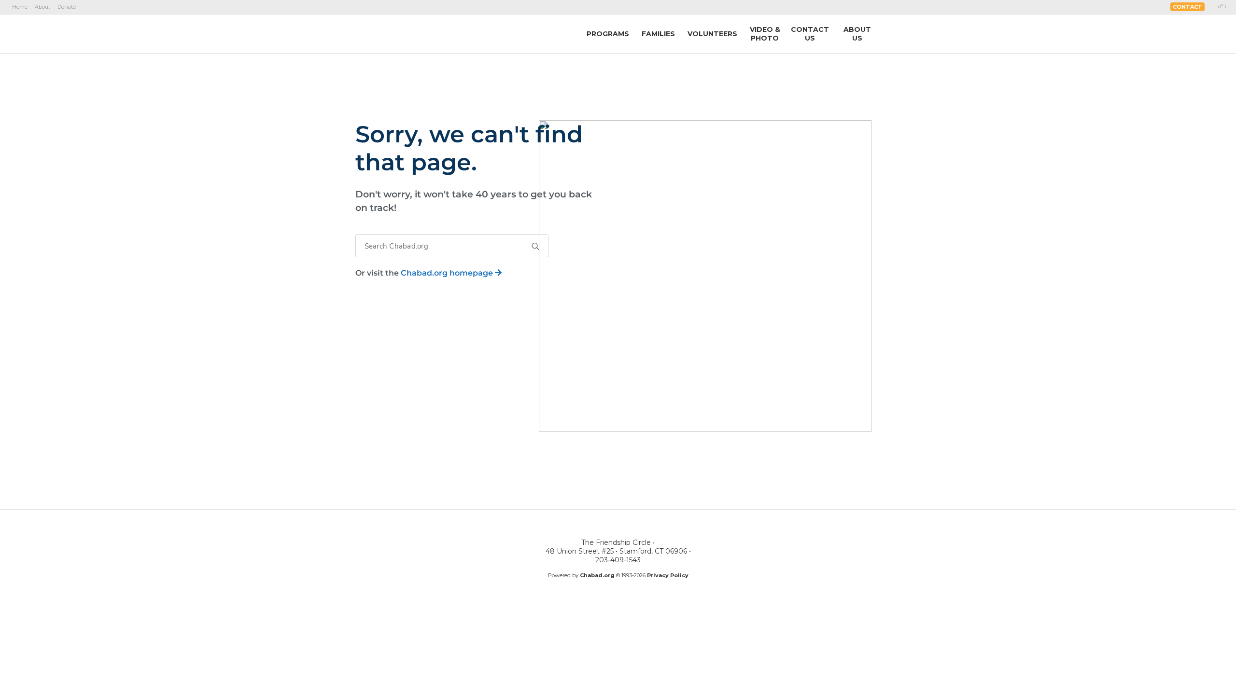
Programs (608, 33)
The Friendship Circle (415, 33)
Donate (66, 6)
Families (658, 33)
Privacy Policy (667, 575)
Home (20, 6)
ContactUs (810, 33)
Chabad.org (597, 575)
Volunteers (712, 33)
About (42, 6)
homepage (448, 273)
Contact (1187, 6)
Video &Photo (765, 33)
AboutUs (857, 33)
